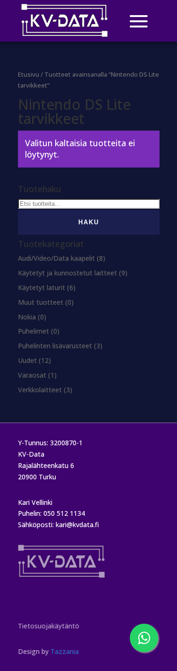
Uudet (27, 360)
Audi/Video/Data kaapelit (56, 258)
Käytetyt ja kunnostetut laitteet (67, 272)
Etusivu (28, 74)
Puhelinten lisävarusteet (55, 345)
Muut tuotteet (40, 302)
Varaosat (32, 375)
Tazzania (65, 651)
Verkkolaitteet (40, 389)
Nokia (27, 316)
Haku (88, 222)
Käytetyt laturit (41, 287)
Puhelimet (33, 331)
